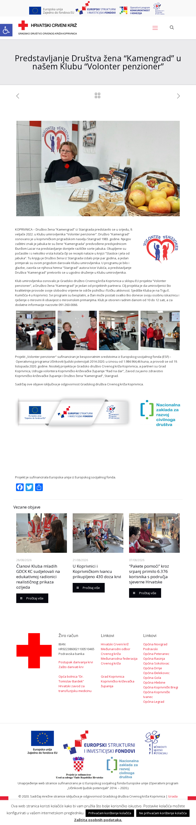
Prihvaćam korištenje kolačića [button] (109, 813)
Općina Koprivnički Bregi (160, 687)
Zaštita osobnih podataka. (98, 819)
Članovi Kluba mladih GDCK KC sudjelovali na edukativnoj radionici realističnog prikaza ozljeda (38, 576)
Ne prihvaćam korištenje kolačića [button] (163, 813)
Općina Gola (152, 678)
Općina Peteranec (156, 654)
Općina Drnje (152, 668)
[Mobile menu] (155, 27)
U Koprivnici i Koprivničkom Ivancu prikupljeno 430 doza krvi (97, 571)
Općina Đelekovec (156, 673)
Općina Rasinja (154, 658)
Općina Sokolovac (156, 663)
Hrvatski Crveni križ (115, 644)
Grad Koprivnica (112, 676)
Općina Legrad (153, 701)
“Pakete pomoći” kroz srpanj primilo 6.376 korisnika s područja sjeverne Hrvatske (149, 574)
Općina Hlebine (154, 682)
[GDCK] (47, 27)
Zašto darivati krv (71, 667)
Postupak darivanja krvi (76, 662)
